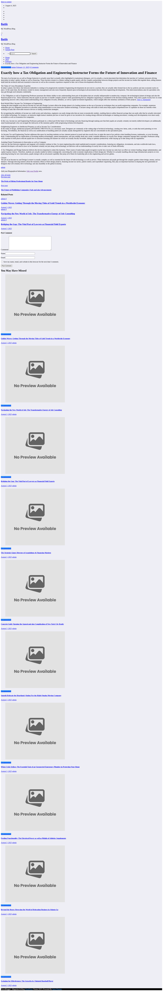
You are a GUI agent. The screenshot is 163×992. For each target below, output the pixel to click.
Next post (4, 186)
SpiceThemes (57, 989)
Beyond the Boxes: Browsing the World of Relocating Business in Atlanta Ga (29, 910)
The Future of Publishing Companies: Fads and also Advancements (26, 190)
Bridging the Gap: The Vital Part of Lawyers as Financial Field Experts (33, 224)
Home (7, 48)
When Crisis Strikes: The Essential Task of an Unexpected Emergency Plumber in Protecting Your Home (40, 767)
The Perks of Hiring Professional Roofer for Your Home (22, 181)
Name (3, 253)
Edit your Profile (32, 171)
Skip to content (6, 2)
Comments (5, 250)
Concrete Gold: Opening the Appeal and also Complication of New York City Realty (32, 624)
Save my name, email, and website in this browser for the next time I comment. (31, 262)
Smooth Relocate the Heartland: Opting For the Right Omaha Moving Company (31, 695)
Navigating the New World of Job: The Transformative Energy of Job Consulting (38, 213)
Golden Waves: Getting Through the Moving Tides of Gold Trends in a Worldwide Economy (43, 203)
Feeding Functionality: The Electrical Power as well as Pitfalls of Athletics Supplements (33, 838)
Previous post (5, 177)
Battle (4, 24)
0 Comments (34, 67)
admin (14, 67)
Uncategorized (6, 67)
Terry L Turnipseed (143, 100)
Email (3, 258)
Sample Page (9, 50)
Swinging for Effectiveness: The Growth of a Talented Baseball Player (27, 981)
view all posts (5, 175)
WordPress (29, 989)
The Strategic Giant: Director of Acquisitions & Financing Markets (26, 553)
